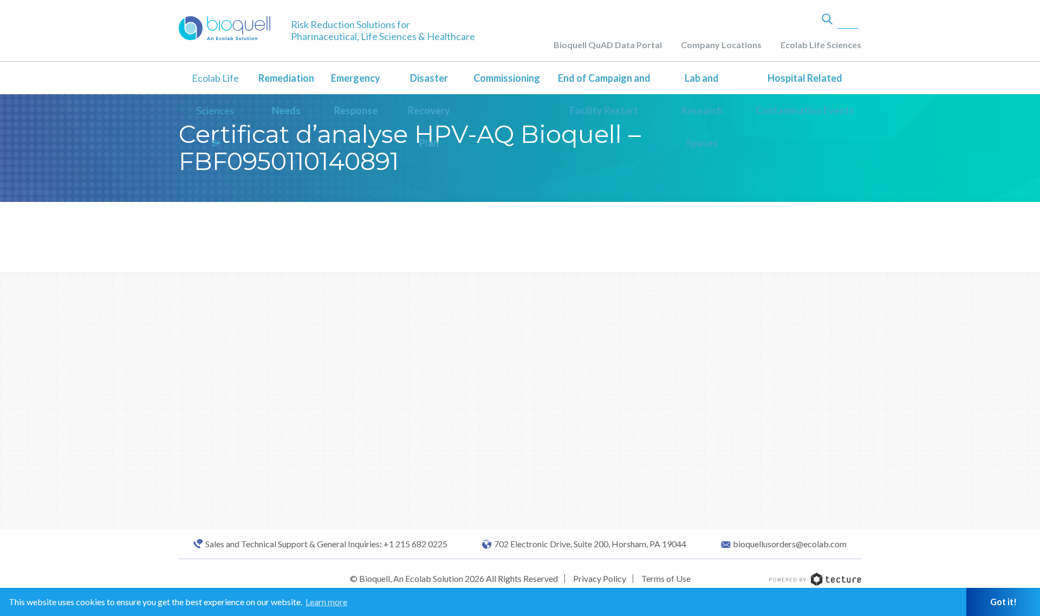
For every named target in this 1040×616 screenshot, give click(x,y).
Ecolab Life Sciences (821, 45)
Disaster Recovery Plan (429, 110)
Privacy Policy (599, 578)
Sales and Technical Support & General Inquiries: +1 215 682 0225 (326, 544)
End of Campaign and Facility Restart (604, 94)
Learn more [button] (326, 602)
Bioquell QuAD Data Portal (608, 45)
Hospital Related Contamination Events (805, 94)
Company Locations (721, 45)
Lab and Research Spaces (702, 110)
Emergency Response (355, 94)
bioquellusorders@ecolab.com (790, 544)
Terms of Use (666, 578)
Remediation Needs (286, 94)
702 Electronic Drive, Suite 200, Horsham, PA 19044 (590, 544)
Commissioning (506, 78)
